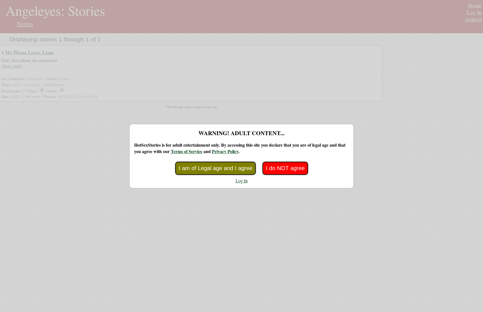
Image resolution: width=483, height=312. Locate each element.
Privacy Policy (225, 151)
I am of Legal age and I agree (215, 168)
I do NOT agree (285, 168)
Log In (242, 181)
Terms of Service (186, 151)
